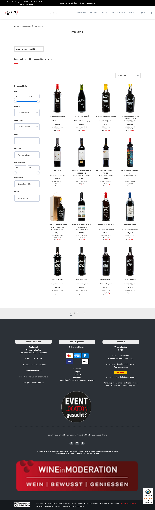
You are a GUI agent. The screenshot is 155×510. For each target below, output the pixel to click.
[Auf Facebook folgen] (71, 443)
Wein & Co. (94, 13)
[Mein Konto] (151, 12)
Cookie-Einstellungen (60, 506)
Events (131, 13)
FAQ (45, 503)
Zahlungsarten (77, 342)
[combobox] (27, 112)
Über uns (39, 503)
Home (16, 26)
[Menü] (151, 489)
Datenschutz (94, 503)
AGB (101, 503)
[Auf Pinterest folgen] (83, 443)
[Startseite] (11, 12)
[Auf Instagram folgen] (77, 443)
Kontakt (48, 506)
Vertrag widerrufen (128, 503)
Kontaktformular (33, 370)
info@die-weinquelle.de (33, 382)
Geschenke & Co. (118, 13)
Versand (59, 130)
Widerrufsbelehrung (111, 503)
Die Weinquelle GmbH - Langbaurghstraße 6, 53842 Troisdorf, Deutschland (77, 435)
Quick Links (81, 13)
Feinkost (105, 13)
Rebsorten (26, 26)
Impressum (40, 506)
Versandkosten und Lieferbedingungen (62, 503)
